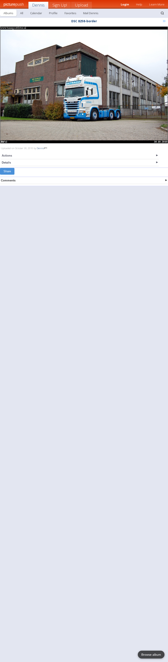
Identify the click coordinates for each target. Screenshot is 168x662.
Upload (81, 5)
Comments (8, 180)
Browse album (151, 654)
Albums (8, 13)
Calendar (36, 13)
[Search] (162, 13)
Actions (7, 155)
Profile (53, 13)
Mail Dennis (90, 13)
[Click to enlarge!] (84, 84)
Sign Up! (59, 5)
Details (6, 162)
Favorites (70, 13)
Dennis (38, 5)
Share (7, 171)
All (21, 13)
